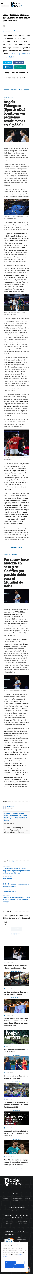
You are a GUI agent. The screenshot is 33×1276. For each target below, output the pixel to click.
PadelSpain (10, 806)
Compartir (14, 836)
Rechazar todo (10, 1263)
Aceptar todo (14, 1267)
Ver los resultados (16, 934)
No (6, 924)
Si (6, 922)
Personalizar (20, 1263)
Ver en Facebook (7, 836)
